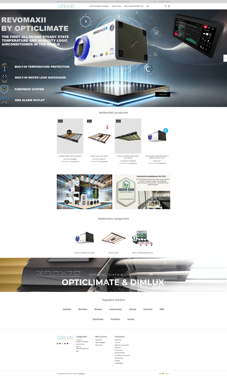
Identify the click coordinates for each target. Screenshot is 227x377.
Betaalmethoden (120, 353)
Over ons (117, 342)
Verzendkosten (74, 161)
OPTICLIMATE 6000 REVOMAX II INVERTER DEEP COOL (157, 157)
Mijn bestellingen (100, 342)
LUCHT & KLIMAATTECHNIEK (84, 253)
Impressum (118, 340)
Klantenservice (119, 358)
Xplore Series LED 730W (99, 156)
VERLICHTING (113, 253)
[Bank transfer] (160, 374)
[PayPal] (163, 374)
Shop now (64, 94)
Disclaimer (118, 347)
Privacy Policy (119, 350)
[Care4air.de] (66, 6)
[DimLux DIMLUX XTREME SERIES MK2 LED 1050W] (128, 136)
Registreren (98, 340)
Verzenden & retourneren (122, 355)
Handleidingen (119, 363)
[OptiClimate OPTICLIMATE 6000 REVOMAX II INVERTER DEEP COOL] (157, 136)
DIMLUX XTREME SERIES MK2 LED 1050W (128, 157)
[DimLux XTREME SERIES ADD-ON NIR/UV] (70, 136)
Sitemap (117, 360)
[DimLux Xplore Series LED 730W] (99, 136)
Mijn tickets (98, 345)
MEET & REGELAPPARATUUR (142, 253)
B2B (147, 6)
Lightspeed (82, 373)
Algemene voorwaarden (122, 345)
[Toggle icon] (165, 6)
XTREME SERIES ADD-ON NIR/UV (70, 156)
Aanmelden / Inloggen (164, 1)
